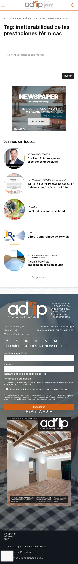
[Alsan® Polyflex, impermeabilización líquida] (14, 260)
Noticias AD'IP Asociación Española (47, 180)
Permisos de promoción (17, 378)
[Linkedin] (26, 340)
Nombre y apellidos (15, 353)
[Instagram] (16, 340)
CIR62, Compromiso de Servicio (48, 236)
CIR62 (31, 233)
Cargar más (38, 277)
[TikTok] (36, 340)
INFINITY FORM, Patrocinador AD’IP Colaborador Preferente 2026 (51, 185)
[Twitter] (45, 340)
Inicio (6, 18)
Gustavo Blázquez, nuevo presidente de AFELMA (44, 160)
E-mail (8, 364)
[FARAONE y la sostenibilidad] (14, 209)
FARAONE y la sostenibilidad (46, 211)
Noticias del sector (39, 154)
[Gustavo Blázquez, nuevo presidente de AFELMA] (14, 158)
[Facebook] (7, 340)
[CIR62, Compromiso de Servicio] (14, 235)
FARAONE (32, 207)
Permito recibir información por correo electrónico (38, 389)
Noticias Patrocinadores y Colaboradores (42, 257)
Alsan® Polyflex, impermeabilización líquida (45, 263)
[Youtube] (55, 340)
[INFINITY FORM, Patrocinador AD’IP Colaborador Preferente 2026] (14, 183)
